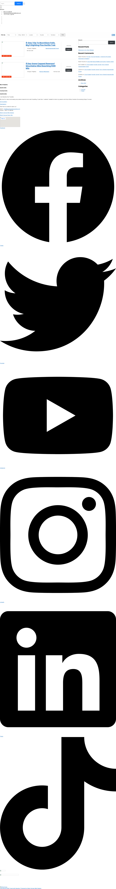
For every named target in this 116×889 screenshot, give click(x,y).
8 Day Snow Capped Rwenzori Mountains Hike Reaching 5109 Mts (41, 66)
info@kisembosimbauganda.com (12, 109)
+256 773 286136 (7, 11)
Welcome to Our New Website (86, 50)
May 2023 (83, 83)
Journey (83, 89)
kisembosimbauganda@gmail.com (12, 13)
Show (63, 35)
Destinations (3, 104)
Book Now (2, 9)
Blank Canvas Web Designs (7, 112)
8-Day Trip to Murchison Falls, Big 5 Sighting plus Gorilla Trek (40, 43)
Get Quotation (3, 101)
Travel (82, 91)
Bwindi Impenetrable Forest (52, 48)
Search (80, 40)
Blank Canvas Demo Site (6, 115)
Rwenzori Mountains (44, 71)
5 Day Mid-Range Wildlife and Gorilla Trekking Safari (100, 61)
